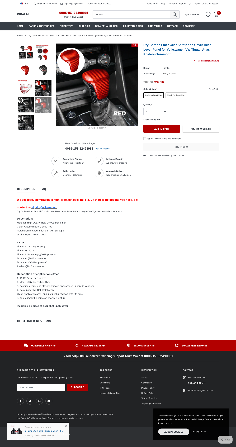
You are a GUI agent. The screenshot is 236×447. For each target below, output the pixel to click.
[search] (174, 14)
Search (144, 377)
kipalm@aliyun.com (74, 3)
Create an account (210, 4)
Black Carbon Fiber (176, 95)
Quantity (147, 104)
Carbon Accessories (42, 26)
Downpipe (189, 26)
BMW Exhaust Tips (106, 26)
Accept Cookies (173, 432)
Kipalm (23, 14)
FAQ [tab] (43, 189)
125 (149, 155)
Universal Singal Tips (110, 393)
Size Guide (214, 89)
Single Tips (66, 26)
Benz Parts (105, 383)
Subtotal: (147, 119)
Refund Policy (147, 393)
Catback (172, 26)
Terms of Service (149, 398)
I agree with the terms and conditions (164, 138)
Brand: (146, 68)
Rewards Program (177, 3)
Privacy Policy (147, 388)
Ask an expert (197, 383)
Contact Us (146, 383)
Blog (163, 3)
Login (196, 4)
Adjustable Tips (133, 26)
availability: (149, 73)
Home (20, 26)
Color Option (150, 89)
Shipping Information (151, 403)
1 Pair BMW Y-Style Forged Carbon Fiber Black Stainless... (44, 431)
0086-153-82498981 (47, 3)
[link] (20, 401)
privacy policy (199, 431)
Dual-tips (84, 26)
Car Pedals (155, 26)
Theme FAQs (151, 3)
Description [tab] (26, 189)
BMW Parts (105, 377)
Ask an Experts (103, 149)
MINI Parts (105, 388)
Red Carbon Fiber (153, 95)
